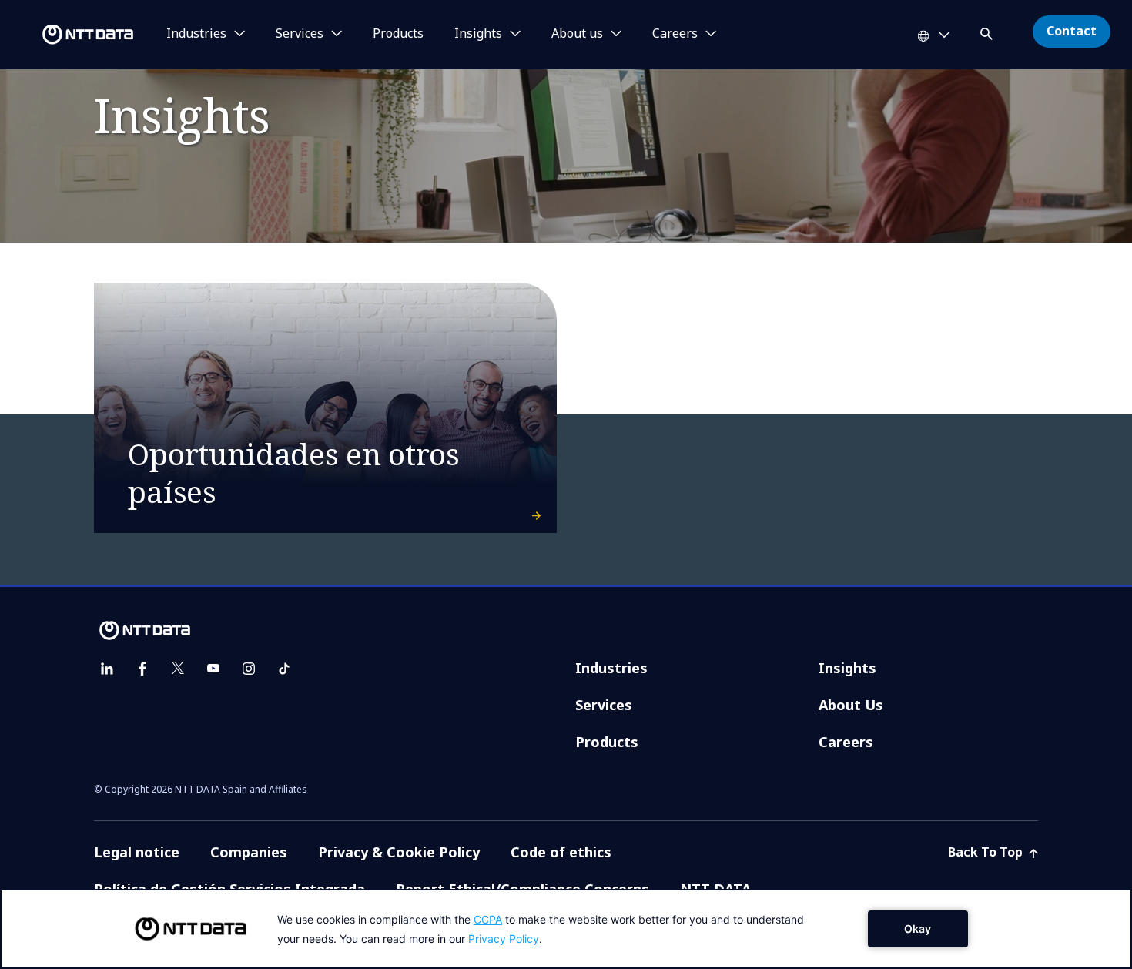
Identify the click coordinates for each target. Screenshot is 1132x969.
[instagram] (249, 669)
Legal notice (136, 852)
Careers (846, 742)
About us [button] (577, 34)
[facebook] (142, 669)
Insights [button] (478, 34)
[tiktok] (284, 669)
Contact (1072, 30)
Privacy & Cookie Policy (399, 852)
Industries (611, 668)
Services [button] (299, 34)
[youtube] (213, 669)
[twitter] (178, 669)
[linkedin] (107, 669)
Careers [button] (675, 34)
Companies (248, 852)
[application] (566, 929)
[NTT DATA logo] (69, 34)
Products (398, 34)
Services (603, 705)
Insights (847, 668)
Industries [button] (196, 34)
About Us (851, 705)
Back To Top (987, 851)
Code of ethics (561, 852)
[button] (988, 31)
